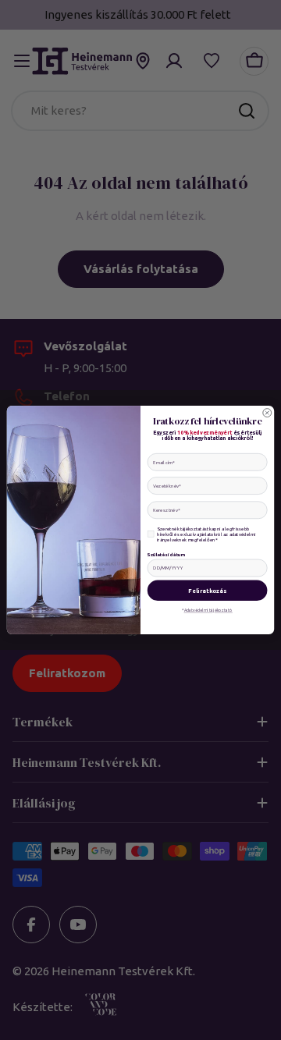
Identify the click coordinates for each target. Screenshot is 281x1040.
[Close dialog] (267, 413)
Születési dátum (166, 554)
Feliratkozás (207, 590)
